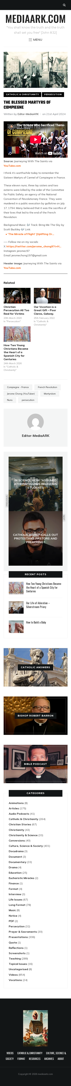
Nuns (10, 400)
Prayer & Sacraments (23, 931)
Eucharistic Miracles (21, 878)
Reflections (16, 948)
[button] (35, 39)
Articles (14, 808)
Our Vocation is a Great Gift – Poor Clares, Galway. (45, 310)
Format (13, 888)
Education (15, 872)
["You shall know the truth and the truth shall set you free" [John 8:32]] (35, 1011)
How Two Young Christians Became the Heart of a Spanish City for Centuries (16, 352)
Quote (13, 942)
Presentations (18, 937)
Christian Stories (20, 824)
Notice (13, 915)
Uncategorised (18, 969)
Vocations (15, 980)
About (61, 1059)
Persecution (53, 94)
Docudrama (16, 851)
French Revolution (47, 387)
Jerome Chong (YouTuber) (21, 393)
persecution (28, 400)
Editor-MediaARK (28, 114)
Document (15, 856)
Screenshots (17, 953)
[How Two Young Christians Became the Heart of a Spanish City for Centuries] (17, 334)
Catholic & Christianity (22, 94)
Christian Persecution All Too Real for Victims (16, 310)
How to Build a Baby (36, 622)
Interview (15, 894)
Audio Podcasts (19, 813)
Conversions (17, 840)
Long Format (17, 904)
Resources (34, 1059)
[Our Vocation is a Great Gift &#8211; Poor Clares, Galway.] (47, 295)
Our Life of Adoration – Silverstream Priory (38, 605)
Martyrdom (50, 393)
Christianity (16, 830)
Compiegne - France (18, 387)
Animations (16, 803)
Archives (49, 1059)
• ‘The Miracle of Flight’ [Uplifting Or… (29, 234)
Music (12, 910)
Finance (14, 883)
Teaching (15, 958)
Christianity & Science (23, 835)
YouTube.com (12, 165)
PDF (11, 921)
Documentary (17, 862)
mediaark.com (35, 18)
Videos (13, 974)
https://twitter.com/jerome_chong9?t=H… (33, 246)
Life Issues (15, 899)
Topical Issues (18, 964)
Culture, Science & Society (26, 846)
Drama (13, 867)
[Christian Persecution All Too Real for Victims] (17, 295)
